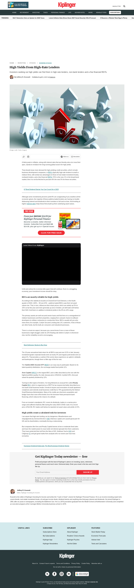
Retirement (24, 12)
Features (52, 77)
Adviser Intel (80, 12)
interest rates (31, 204)
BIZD (46, 365)
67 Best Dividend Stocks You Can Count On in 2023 (41, 189)
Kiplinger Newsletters (50, 545)
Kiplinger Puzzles (73, 542)
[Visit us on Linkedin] (69, 576)
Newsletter (76, 156)
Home (12, 63)
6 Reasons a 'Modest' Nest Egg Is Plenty (113, 18)
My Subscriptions (49, 538)
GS (70, 431)
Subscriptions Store (50, 534)
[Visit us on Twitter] (47, 576)
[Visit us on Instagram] (61, 576)
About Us (35, 565)
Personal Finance (58, 12)
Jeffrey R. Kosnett (23, 77)
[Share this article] (24, 156)
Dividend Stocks (45, 63)
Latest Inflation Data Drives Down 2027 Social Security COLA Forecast (72, 18)
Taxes (45, 12)
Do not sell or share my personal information (67, 569)
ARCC (34, 373)
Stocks (32, 63)
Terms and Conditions (63, 565)
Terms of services (60, 478)
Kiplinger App (47, 542)
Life (69, 12)
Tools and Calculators (99, 545)
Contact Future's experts (47, 565)
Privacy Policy (75, 565)
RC (29, 385)
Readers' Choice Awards (75, 538)
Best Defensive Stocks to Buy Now (35, 345)
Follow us (66, 156)
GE (48, 419)
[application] (51, 263)
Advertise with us (96, 565)
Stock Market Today (98, 534)
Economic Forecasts (98, 538)
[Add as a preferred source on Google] (81, 576)
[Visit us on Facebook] (54, 576)
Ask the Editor (72, 545)
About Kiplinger (72, 534)
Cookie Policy (86, 565)
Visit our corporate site (91, 584)
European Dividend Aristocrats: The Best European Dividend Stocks (46, 446)
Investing (36, 12)
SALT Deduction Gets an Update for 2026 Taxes (28, 18)
